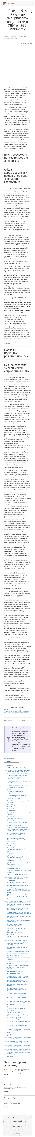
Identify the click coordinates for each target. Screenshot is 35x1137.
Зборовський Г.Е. (24, 36)
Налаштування (27, 43)
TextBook (11, 3)
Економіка (17, 1130)
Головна (6, 36)
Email (6, 1092)
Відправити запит (11, 1107)
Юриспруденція (17, 1126)
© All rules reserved (17, 1118)
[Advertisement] (17, 63)
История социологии (10, 38)
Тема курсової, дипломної (13, 1098)
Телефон (7, 1085)
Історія (17, 1133)
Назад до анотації (9, 758)
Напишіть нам (17, 1121)
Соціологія (14, 36)
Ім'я (5, 1078)
